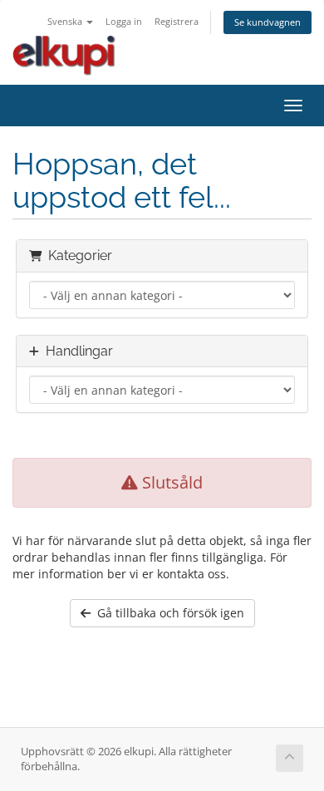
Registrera (177, 21)
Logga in (124, 21)
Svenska (66, 21)
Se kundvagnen (267, 22)
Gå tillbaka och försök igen (167, 613)
